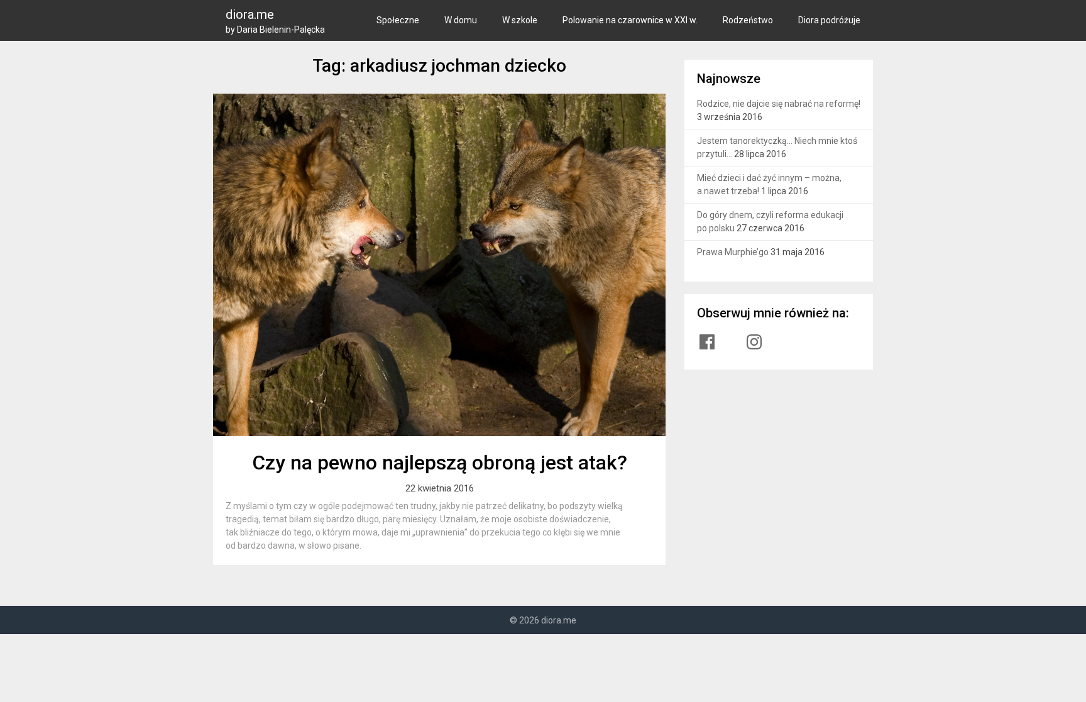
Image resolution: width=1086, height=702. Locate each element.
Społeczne (397, 20)
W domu (460, 20)
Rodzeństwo (748, 20)
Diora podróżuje (829, 20)
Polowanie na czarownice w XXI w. (630, 20)
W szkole (519, 20)
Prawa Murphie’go (733, 252)
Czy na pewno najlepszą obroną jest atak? (439, 462)
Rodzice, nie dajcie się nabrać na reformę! (778, 104)
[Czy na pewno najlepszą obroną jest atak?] (439, 265)
